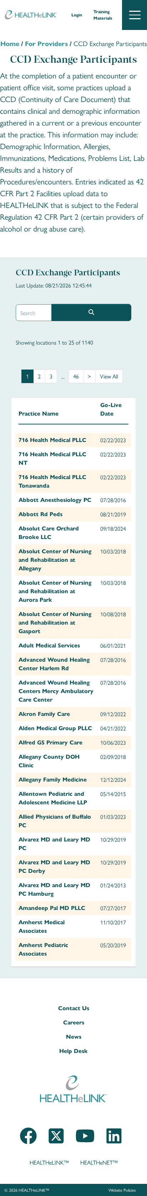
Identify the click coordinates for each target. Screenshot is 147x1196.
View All (109, 376)
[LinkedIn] (114, 1145)
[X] (56, 1145)
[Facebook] (28, 1145)
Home (9, 44)
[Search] (91, 312)
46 (76, 376)
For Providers (46, 44)
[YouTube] (85, 1145)
